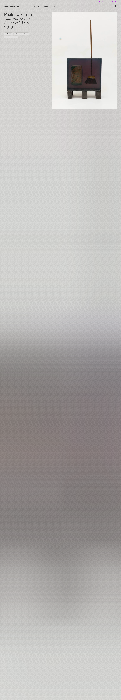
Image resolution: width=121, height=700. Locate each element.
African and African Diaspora (21, 33)
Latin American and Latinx (11, 37)
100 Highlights (8, 33)
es (116, 2)
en (113, 2)
